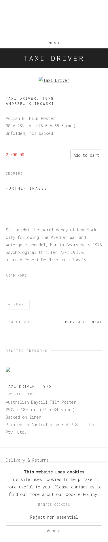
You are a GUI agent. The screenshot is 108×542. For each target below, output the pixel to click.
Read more (16, 275)
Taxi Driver (54, 58)
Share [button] (20, 304)
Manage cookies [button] (54, 505)
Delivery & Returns (27, 460)
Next (97, 322)
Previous (75, 322)
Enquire (14, 173)
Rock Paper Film (54, 19)
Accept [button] (54, 530)
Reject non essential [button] (54, 517)
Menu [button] (54, 42)
